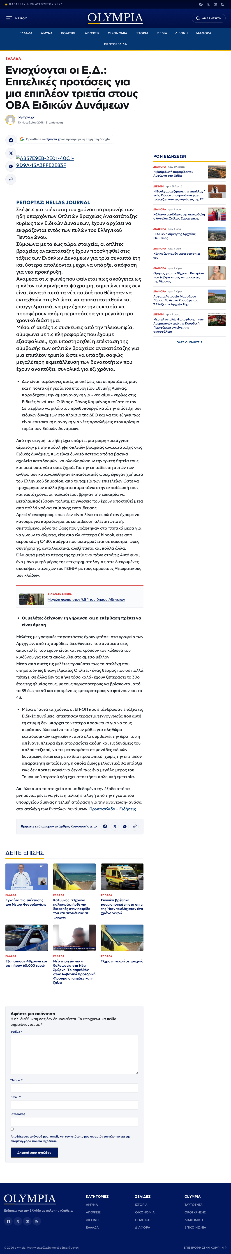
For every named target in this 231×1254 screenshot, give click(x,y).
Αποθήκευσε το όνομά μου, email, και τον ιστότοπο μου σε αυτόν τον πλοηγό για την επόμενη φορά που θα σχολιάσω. (70, 1139)
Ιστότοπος (18, 1114)
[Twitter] (208, 4)
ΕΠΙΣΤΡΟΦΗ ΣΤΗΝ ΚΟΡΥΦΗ (205, 1247)
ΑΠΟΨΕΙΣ (92, 33)
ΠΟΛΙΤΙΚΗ (69, 33)
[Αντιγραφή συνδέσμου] (10, 179)
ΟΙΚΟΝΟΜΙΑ (117, 33)
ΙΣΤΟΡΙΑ (142, 33)
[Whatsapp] (10, 166)
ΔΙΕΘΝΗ (181, 33)
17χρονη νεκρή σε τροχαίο (122, 961)
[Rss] (222, 4)
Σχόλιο (17, 1032)
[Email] (215, 4)
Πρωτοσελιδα (102, 808)
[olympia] (115, 18)
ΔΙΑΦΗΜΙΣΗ (194, 1220)
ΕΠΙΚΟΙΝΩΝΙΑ (195, 1227)
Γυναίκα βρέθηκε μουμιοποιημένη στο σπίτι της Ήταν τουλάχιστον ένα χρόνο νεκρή (122, 906)
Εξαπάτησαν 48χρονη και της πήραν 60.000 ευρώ (26, 963)
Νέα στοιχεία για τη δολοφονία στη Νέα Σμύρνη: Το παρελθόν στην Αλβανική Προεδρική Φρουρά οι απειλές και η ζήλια (74, 971)
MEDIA (162, 33)
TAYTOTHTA (194, 1205)
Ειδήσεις (127, 808)
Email (16, 1097)
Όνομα (17, 1080)
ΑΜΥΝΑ (47, 33)
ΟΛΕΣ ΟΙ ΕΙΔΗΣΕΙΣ (190, 342)
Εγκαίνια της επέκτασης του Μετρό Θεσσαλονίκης (25, 902)
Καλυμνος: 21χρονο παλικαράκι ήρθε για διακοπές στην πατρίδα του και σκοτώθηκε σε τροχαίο (71, 908)
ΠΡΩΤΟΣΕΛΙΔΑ (115, 44)
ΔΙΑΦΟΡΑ (203, 33)
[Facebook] (201, 4)
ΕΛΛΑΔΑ (26, 33)
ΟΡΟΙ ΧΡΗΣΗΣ (195, 1212)
